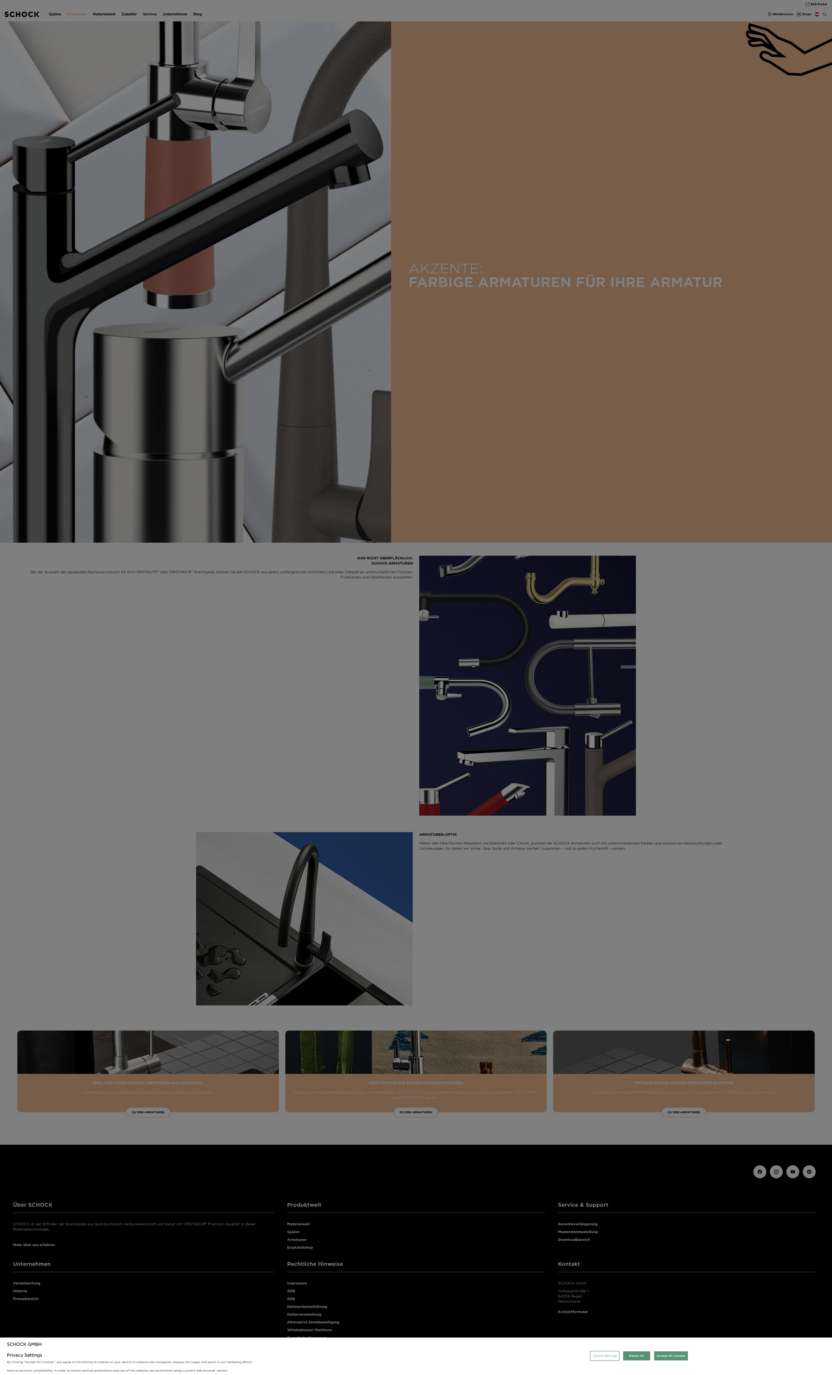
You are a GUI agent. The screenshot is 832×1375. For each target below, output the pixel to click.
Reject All (636, 1355)
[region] (416, 1356)
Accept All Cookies (671, 1355)
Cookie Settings (605, 1355)
